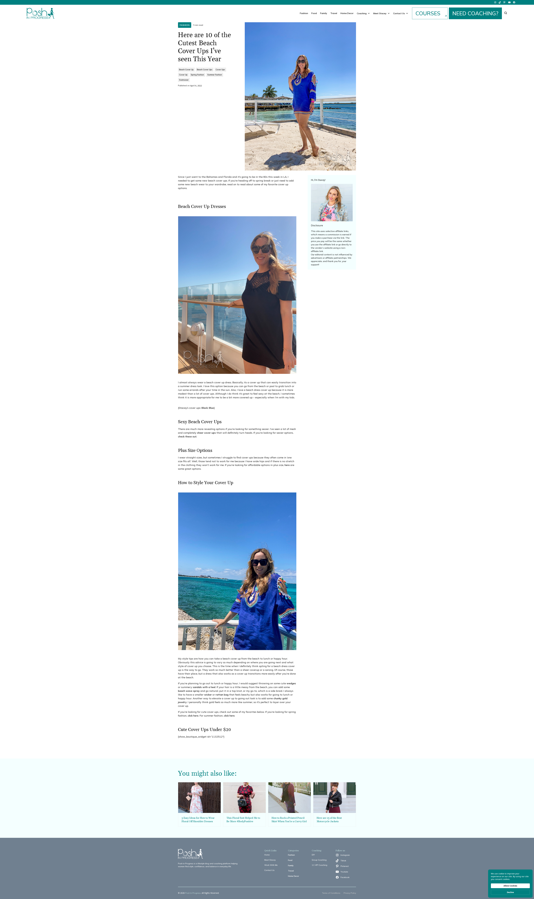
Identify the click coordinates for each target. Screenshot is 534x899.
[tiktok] (500, 2)
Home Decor (346, 13)
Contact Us (269, 870)
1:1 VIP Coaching (319, 865)
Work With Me (271, 865)
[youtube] (509, 2)
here (287, 465)
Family (323, 13)
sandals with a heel (204, 687)
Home (267, 855)
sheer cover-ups (206, 432)
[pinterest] (504, 2)
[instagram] (495, 2)
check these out (187, 436)
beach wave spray (189, 690)
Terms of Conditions (331, 893)
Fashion (304, 13)
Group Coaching (319, 860)
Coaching (362, 13)
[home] (41, 13)
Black (205, 407)
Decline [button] (510, 892)
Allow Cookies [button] (510, 885)
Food (314, 13)
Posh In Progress (193, 893)
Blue (211, 407)
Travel (333, 13)
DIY (313, 855)
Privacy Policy (350, 893)
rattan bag (222, 694)
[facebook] (514, 2)
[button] (363, 13)
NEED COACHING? (475, 13)
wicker (208, 694)
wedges (291, 683)
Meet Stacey (270, 860)
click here (193, 715)
